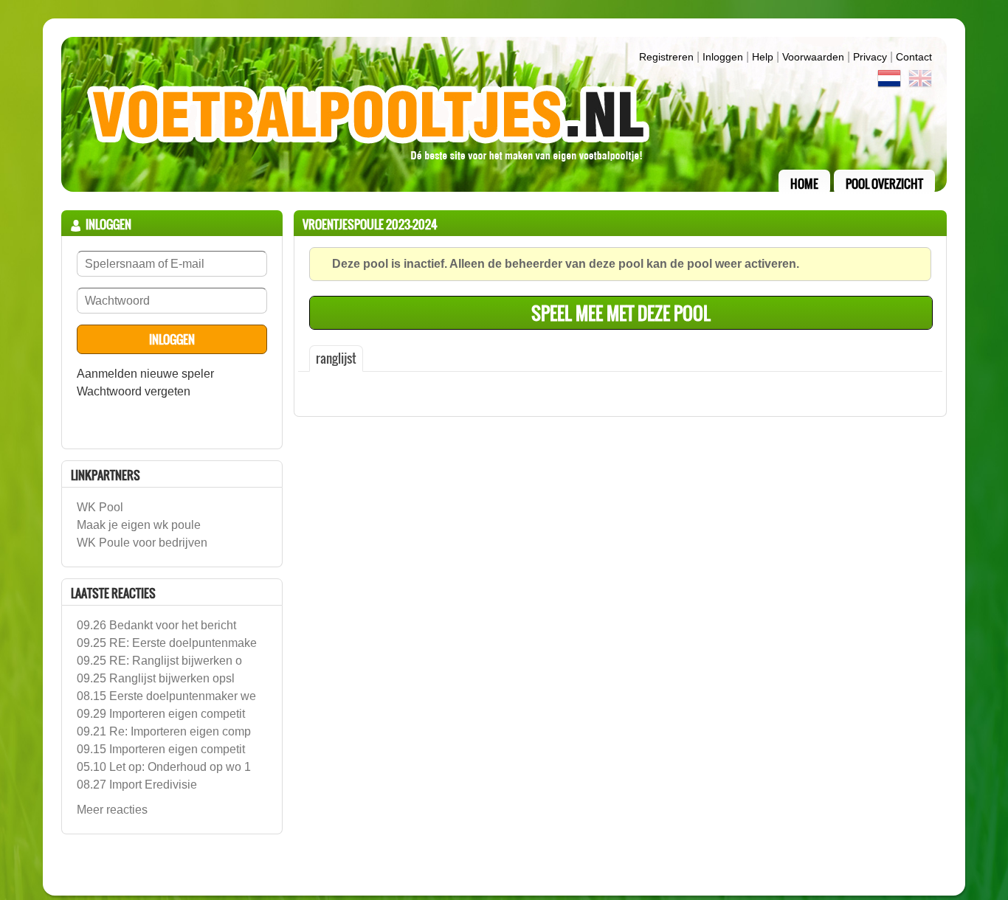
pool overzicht (884, 184)
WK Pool (100, 507)
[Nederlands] (889, 81)
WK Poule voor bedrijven (142, 542)
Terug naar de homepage (504, 114)
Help (762, 57)
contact (914, 57)
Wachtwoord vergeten (133, 391)
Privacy (870, 57)
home (804, 184)
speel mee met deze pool (621, 313)
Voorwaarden (813, 57)
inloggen (723, 57)
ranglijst (336, 358)
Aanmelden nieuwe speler (145, 373)
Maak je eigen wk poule (139, 525)
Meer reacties (112, 809)
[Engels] (920, 81)
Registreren (666, 57)
